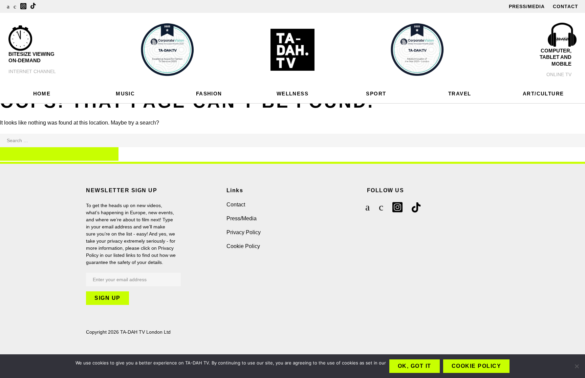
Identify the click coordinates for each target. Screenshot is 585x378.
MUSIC (125, 93)
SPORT (376, 93)
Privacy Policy (243, 232)
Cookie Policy (243, 246)
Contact (565, 6)
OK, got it (414, 366)
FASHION (209, 93)
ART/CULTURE (543, 93)
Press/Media (527, 6)
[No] (576, 366)
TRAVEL (459, 93)
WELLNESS (292, 93)
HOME (42, 93)
